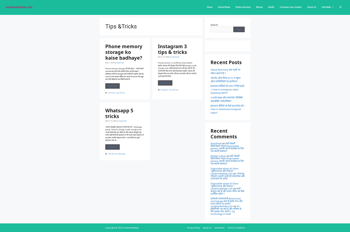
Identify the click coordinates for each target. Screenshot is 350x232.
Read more (114, 86)
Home (209, 7)
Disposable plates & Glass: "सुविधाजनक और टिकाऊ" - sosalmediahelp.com (225, 171)
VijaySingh (216, 143)
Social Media (224, 7)
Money (259, 7)
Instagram (164, 90)
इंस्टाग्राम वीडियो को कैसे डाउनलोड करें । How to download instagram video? (228, 109)
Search (214, 24)
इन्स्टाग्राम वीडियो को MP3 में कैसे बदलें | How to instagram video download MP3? (227, 89)
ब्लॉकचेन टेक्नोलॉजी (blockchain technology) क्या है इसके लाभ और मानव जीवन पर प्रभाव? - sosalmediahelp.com (227, 202)
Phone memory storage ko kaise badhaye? (123, 52)
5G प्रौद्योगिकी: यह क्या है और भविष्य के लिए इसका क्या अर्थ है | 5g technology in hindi (226, 210)
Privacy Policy (193, 227)
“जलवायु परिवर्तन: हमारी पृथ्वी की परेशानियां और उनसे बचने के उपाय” (228, 176)
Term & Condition (236, 227)
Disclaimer (220, 227)
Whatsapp (121, 154)
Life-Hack (326, 7)
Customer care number (291, 7)
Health (271, 7)
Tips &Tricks (120, 93)
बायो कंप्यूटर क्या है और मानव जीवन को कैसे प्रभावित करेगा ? (227, 191)
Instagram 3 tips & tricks (172, 49)
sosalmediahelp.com (18, 7)
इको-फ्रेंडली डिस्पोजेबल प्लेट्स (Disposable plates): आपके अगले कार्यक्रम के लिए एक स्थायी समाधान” (227, 147)
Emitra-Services (243, 7)
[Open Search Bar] (340, 7)
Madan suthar (218, 155)
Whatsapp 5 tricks (119, 113)
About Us (311, 7)
